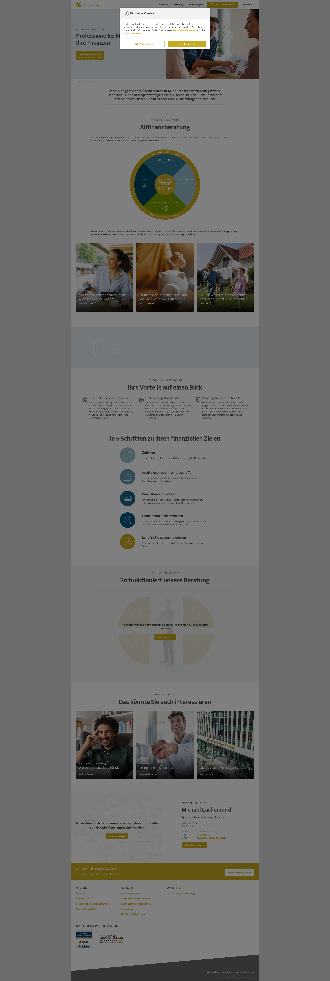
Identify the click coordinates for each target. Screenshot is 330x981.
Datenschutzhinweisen (184, 30)
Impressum (136, 33)
